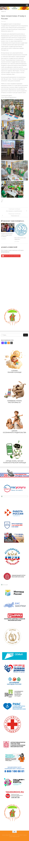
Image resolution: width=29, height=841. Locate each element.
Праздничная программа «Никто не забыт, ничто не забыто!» (7, 235)
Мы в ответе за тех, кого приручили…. (20, 238)
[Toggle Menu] (27, 5)
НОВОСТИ (3, 11)
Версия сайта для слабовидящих (12, 255)
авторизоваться (5, 252)
